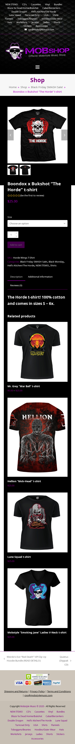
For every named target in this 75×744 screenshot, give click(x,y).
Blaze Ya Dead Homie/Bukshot (26, 716)
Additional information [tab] (40, 276)
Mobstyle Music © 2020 (32, 706)
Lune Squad (61, 720)
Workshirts (16, 734)
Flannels (55, 725)
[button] (37, 67)
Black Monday (56, 261)
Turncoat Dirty (22, 725)
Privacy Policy (37, 691)
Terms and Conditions (59, 691)
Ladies (39, 734)
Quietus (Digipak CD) (62, 661)
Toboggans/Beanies (21, 729)
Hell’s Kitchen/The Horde (39, 720)
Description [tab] (16, 276)
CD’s (28, 711)
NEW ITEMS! (42, 265)
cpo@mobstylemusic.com (38, 695)
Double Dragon (15, 720)
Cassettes (40, 711)
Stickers (60, 734)
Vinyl (50, 711)
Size (9, 217)
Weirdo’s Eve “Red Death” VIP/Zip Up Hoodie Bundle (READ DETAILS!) (25, 659)
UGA (35, 725)
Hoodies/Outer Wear (45, 729)
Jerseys (28, 734)
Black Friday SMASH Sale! (33, 261)
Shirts (53, 265)
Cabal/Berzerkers (55, 716)
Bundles (61, 711)
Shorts (49, 734)
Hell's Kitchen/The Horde (20, 265)
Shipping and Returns (16, 691)
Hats (61, 729)
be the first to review (32, 195)
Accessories (37, 738)
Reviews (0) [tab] (16, 285)
